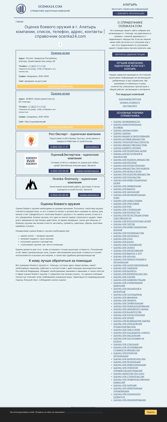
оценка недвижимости (126, 121)
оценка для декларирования (129, 400)
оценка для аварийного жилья (130, 309)
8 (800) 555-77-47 (59, 146)
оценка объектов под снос (128, 373)
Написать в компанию (60, 86)
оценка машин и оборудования (131, 136)
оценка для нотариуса (126, 236)
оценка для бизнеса (125, 271)
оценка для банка (123, 242)
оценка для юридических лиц (130, 274)
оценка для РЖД (122, 206)
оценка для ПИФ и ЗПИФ (126, 329)
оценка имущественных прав (130, 145)
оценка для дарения (125, 385)
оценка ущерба (122, 133)
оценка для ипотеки (125, 162)
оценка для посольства (127, 177)
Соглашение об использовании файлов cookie (84, 412)
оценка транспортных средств (131, 142)
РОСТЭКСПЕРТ (130, 106)
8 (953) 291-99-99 (59, 195)
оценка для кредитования (128, 250)
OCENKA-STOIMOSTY (130, 102)
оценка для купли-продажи (129, 165)
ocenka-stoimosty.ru (89, 195)
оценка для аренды (124, 256)
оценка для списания (126, 344)
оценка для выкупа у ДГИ (127, 253)
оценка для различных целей (130, 151)
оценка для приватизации (128, 303)
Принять (151, 412)
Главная (19, 21)
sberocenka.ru (92, 146)
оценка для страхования (127, 244)
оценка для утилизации (127, 209)
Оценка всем (60, 53)
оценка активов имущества (129, 139)
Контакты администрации (130, 54)
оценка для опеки (123, 318)
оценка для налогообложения (130, 265)
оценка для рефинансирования (131, 306)
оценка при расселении (126, 335)
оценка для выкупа (124, 189)
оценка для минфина (125, 297)
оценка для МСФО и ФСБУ (127, 171)
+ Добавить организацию (130, 13)
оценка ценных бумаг (125, 130)
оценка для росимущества (128, 233)
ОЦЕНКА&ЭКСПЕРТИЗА (130, 99)
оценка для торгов (124, 224)
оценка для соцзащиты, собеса (131, 332)
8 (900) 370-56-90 (59, 171)
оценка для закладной (126, 192)
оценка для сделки (124, 277)
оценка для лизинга (124, 300)
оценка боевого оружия (127, 148)
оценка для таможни (125, 268)
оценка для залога (124, 247)
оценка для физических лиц (129, 359)
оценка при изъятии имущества (131, 174)
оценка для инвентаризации (129, 365)
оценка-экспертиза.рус (87, 171)
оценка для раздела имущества (131, 159)
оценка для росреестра (126, 212)
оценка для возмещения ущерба (131, 321)
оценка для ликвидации (127, 186)
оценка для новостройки (127, 201)
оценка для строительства (128, 376)
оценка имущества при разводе (131, 168)
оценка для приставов (126, 203)
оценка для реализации (127, 362)
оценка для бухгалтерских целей (132, 221)
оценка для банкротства (127, 312)
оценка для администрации (129, 280)
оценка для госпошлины (127, 294)
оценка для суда (123, 239)
